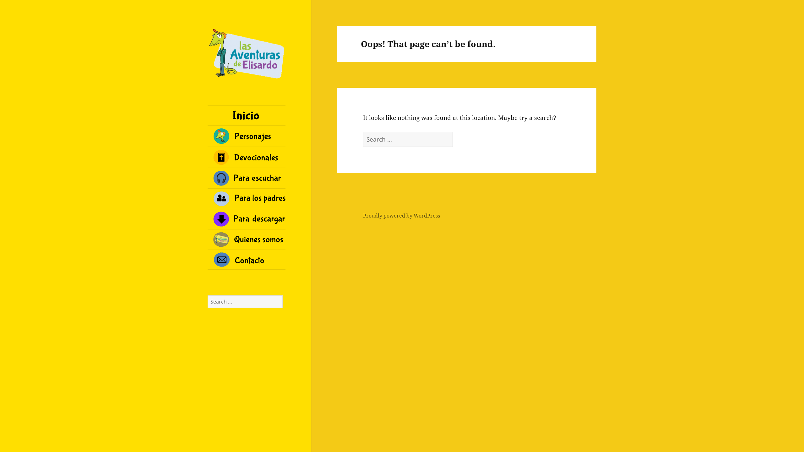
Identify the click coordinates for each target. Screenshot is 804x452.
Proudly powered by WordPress (401, 215)
